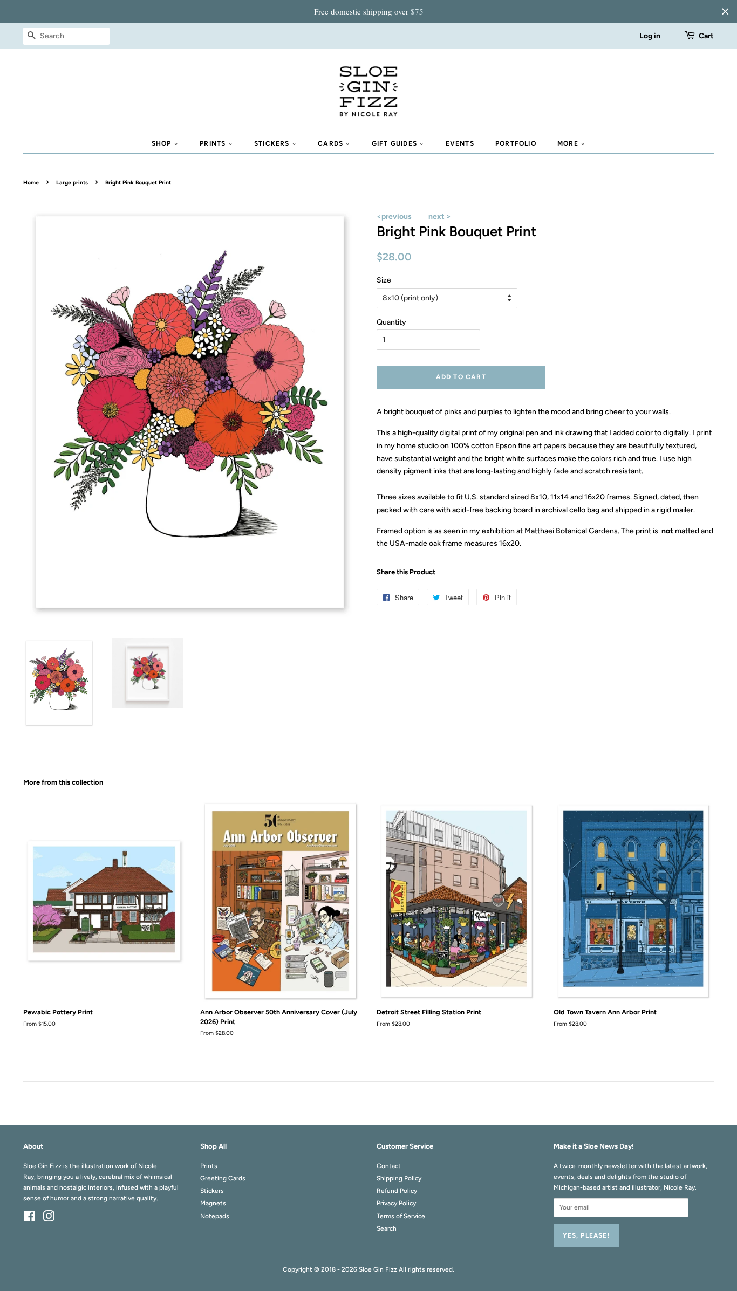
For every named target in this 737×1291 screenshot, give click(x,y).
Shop (163, 143)
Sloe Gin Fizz (378, 1269)
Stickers (273, 143)
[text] (368, 11)
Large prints (72, 182)
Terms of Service (401, 1216)
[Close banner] (725, 11)
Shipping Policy (399, 1178)
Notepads (214, 1216)
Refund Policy (397, 1190)
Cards (331, 143)
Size (384, 280)
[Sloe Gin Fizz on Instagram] (48, 1219)
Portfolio (515, 143)
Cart (706, 35)
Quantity (391, 322)
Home (31, 182)
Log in (649, 35)
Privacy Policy (396, 1203)
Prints (214, 143)
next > (439, 216)
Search (387, 1228)
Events (460, 143)
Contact (389, 1166)
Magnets (213, 1203)
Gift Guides (395, 143)
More (569, 143)
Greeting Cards (222, 1178)
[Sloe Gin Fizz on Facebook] (29, 1219)
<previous (394, 216)
